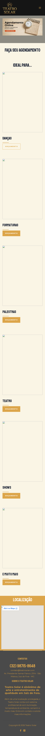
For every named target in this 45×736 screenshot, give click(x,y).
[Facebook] (21, 730)
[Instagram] (24, 730)
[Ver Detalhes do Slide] (22, 27)
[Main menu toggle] (39, 7)
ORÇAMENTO (11, 146)
